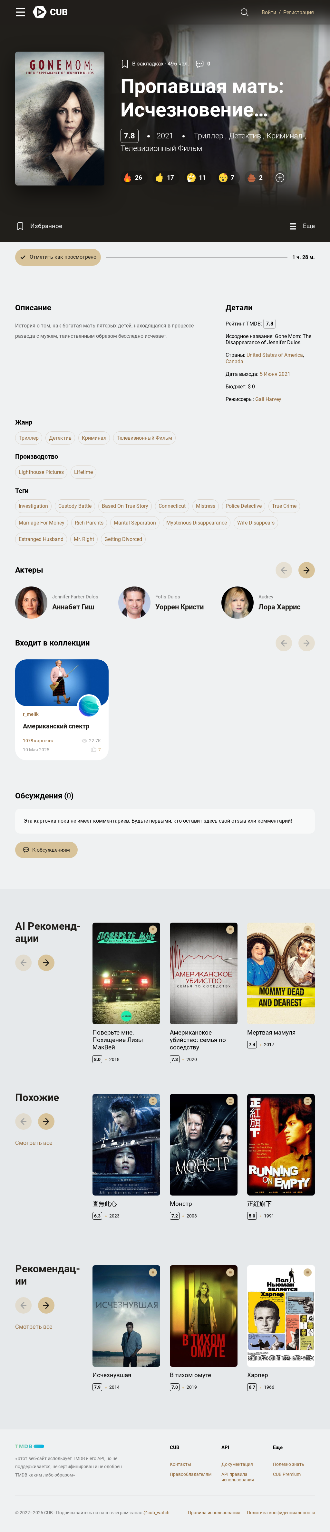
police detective (244, 506)
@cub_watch (156, 1512)
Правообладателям (190, 1474)
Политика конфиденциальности (281, 1512)
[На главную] (50, 12)
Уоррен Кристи (179, 607)
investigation (33, 506)
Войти (269, 12)
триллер (208, 135)
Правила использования (214, 1512)
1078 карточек (38, 741)
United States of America (275, 355)
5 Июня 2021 (275, 374)
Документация (237, 1464)
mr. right (84, 539)
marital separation (135, 523)
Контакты (180, 1464)
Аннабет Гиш (73, 607)
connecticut (172, 506)
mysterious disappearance (196, 523)
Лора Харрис (279, 607)
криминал (285, 135)
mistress (205, 506)
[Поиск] (244, 12)
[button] (306, 570)
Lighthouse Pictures (41, 472)
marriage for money (41, 523)
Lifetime (83, 472)
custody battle (75, 506)
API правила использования (237, 1477)
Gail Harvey (268, 399)
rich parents (89, 523)
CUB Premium (287, 1474)
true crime (284, 506)
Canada (234, 361)
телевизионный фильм (161, 148)
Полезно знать (288, 1464)
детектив (245, 135)
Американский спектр (56, 726)
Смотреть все (34, 1142)
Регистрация (298, 12)
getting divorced (123, 539)
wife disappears (256, 523)
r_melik (31, 714)
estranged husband (41, 539)
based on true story (125, 506)
